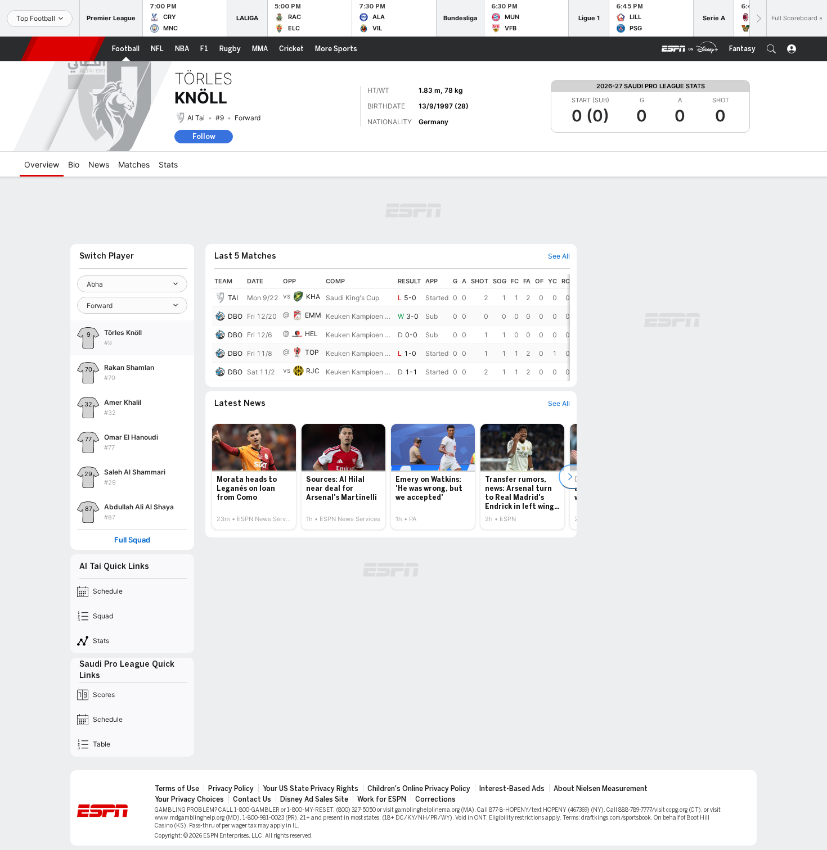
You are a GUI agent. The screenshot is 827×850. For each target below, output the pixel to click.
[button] (771, 48)
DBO (235, 316)
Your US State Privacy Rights (310, 789)
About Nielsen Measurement (601, 789)
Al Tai (196, 118)
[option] (254, 477)
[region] (391, 327)
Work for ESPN (381, 799)
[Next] (757, 18)
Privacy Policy (231, 789)
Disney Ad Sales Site (314, 799)
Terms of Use (177, 789)
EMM (313, 315)
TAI (233, 297)
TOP (312, 352)
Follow (203, 136)
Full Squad (132, 540)
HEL (311, 333)
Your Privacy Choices (189, 799)
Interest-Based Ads (512, 789)
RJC (313, 371)
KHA (313, 296)
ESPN (63, 49)
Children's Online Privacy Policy (418, 789)
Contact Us (252, 799)
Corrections (435, 799)
